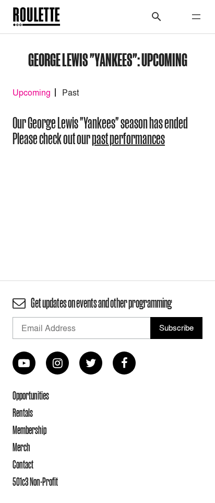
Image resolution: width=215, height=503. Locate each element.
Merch (21, 447)
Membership (29, 430)
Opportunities (31, 395)
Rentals (23, 412)
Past (70, 92)
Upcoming (32, 92)
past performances (128, 138)
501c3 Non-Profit (35, 481)
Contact (23, 464)
